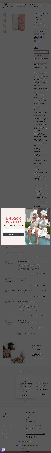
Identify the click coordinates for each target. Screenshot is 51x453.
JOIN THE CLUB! (13, 234)
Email (4, 227)
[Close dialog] (47, 210)
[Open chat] (3, 449)
